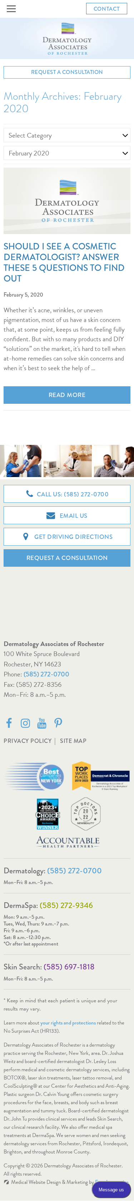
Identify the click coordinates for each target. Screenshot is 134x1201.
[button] (12, 9)
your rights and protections (68, 1023)
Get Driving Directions (73, 536)
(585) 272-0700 (46, 674)
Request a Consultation (67, 72)
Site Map (73, 741)
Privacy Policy (27, 741)
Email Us (73, 515)
